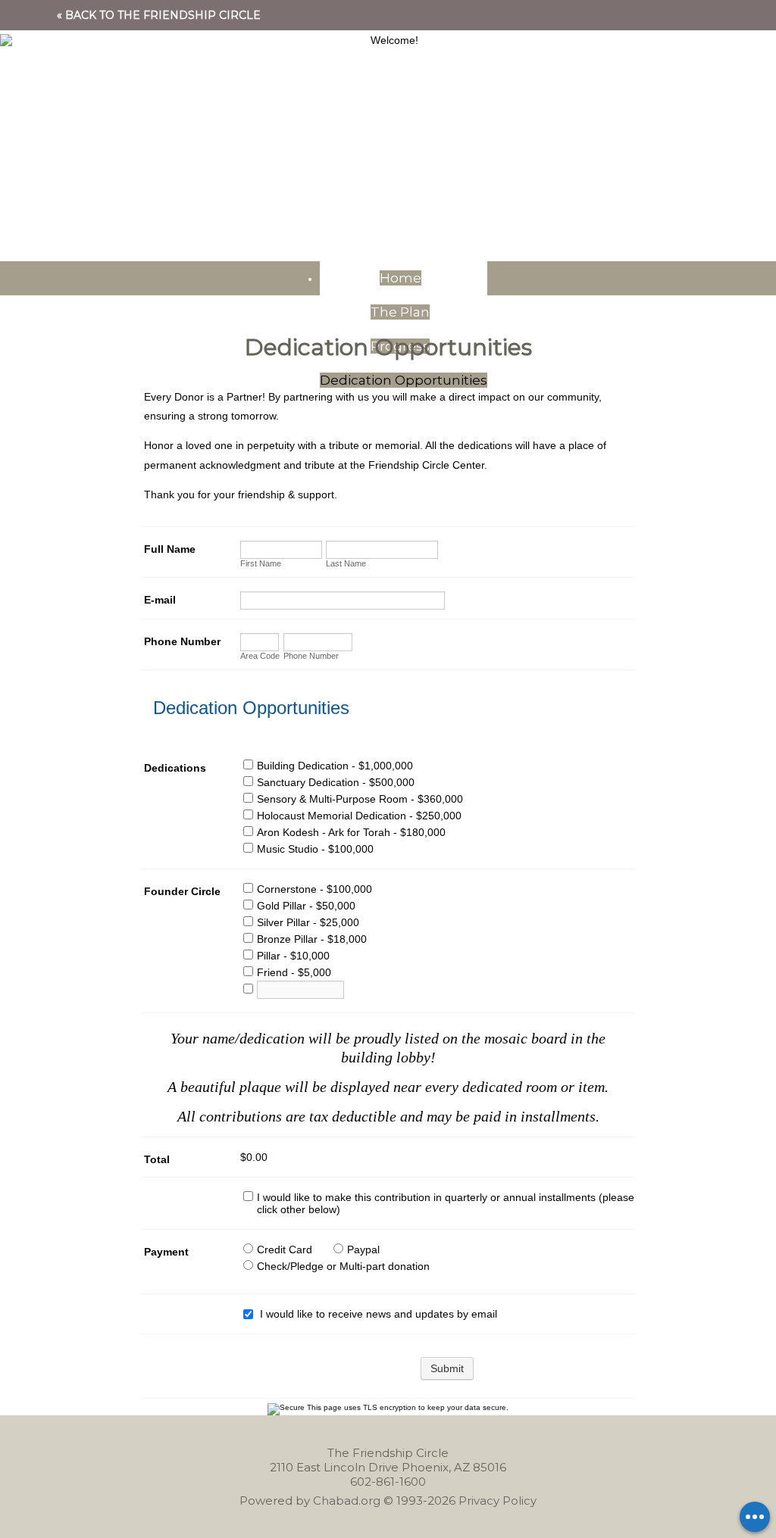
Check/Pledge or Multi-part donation (343, 1266)
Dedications (175, 768)
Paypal (363, 1249)
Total (157, 1159)
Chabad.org (346, 1500)
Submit (447, 1368)
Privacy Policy (497, 1500)
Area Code (260, 655)
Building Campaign (388, 106)
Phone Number (182, 641)
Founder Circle (182, 891)
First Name (260, 563)
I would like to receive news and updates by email (378, 1314)
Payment (166, 1252)
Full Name (170, 549)
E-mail (160, 600)
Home (400, 277)
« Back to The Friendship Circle (159, 15)
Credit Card (284, 1249)
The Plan (400, 312)
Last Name (346, 563)
